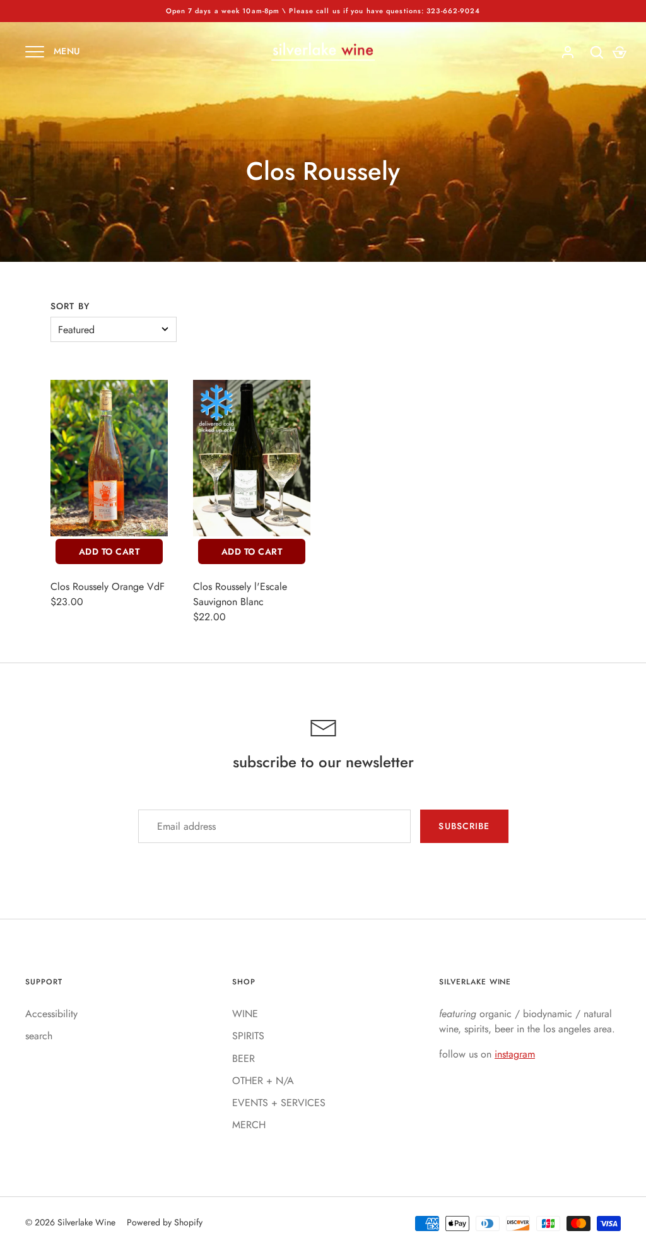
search (38, 1036)
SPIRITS (248, 1036)
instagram (515, 1054)
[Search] (597, 52)
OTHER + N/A (263, 1080)
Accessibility (51, 1013)
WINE (245, 1013)
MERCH (249, 1124)
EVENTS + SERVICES (279, 1102)
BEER (243, 1058)
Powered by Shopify (165, 1222)
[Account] (568, 52)
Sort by (70, 306)
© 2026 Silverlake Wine (70, 1222)
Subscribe (464, 826)
